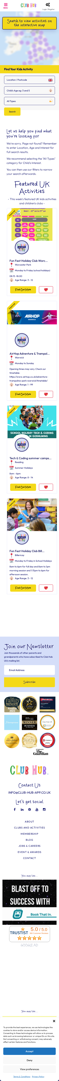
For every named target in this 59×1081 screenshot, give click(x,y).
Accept (29, 1051)
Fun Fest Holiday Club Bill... (27, 551)
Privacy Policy (38, 1076)
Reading (19, 462)
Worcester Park (23, 264)
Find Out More (23, 289)
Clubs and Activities (29, 827)
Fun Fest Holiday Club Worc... (29, 261)
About (29, 821)
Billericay (19, 555)
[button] (54, 1021)
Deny (29, 1060)
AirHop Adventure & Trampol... (30, 353)
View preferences (29, 1069)
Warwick (19, 357)
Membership (29, 833)
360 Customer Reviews (39, 933)
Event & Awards (29, 852)
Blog (29, 839)
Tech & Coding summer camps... (30, 458)
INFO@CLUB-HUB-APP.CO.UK (29, 792)
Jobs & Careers (30, 845)
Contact (29, 858)
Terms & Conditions (21, 1076)
